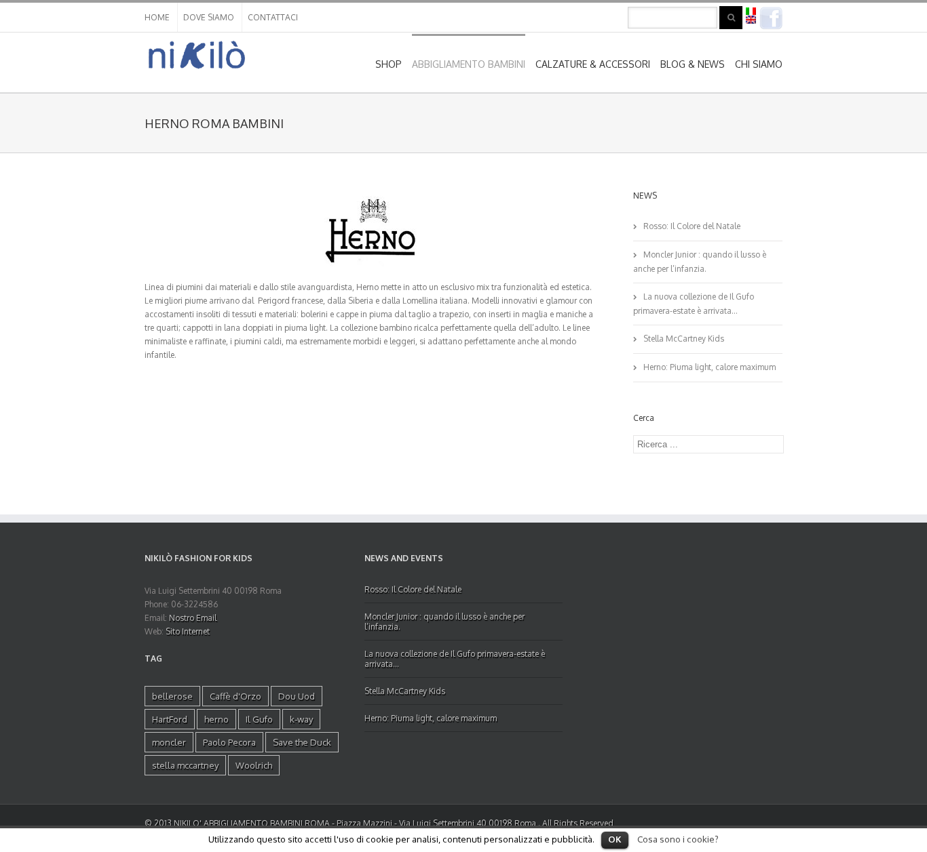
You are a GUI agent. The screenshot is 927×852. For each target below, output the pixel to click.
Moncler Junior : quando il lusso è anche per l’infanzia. (699, 261)
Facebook (770, 18)
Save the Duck (302, 742)
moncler (169, 742)
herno (216, 719)
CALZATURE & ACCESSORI (592, 64)
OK (615, 839)
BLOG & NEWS (692, 64)
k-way (301, 719)
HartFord (169, 719)
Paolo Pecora (229, 742)
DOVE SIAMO (208, 17)
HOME (157, 17)
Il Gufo (259, 719)
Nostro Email (192, 618)
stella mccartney (185, 765)
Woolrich (253, 765)
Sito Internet (188, 631)
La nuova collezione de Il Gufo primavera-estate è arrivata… (693, 303)
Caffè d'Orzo (235, 696)
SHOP (388, 64)
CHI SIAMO (758, 64)
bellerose (172, 696)
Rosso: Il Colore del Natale (691, 226)
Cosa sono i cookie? (678, 839)
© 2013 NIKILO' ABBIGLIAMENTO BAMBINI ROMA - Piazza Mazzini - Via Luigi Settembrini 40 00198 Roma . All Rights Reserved (379, 823)
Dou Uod (296, 696)
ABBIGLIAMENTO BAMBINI (468, 64)
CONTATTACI (273, 17)
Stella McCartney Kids (683, 338)
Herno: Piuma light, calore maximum (709, 367)
